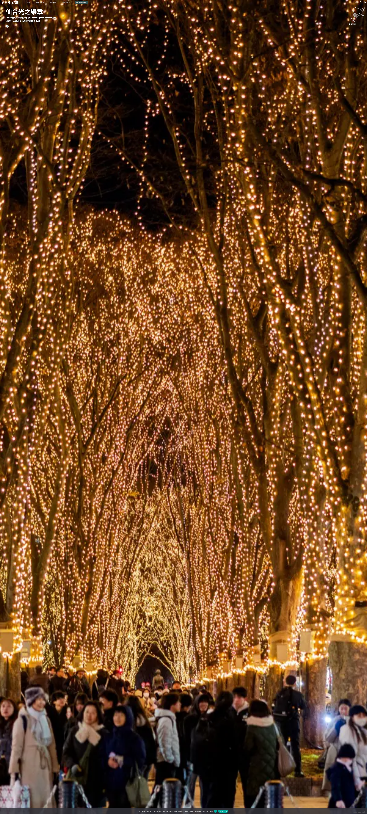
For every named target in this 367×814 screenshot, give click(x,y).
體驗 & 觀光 (40, 2)
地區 (28, 2)
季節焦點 (53, 2)
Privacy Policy (223, 811)
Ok (215, 811)
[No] (365, 811)
